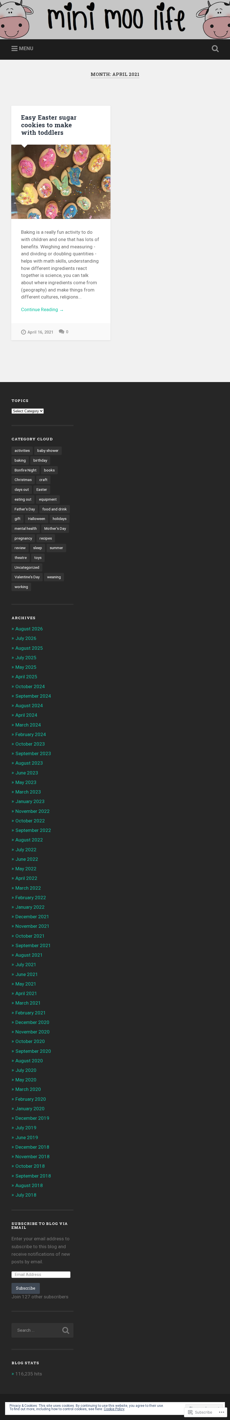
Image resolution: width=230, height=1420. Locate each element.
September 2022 (33, 830)
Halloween (36, 518)
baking (20, 460)
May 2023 (25, 782)
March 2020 (28, 1089)
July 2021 (25, 964)
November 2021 (32, 926)
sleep (37, 547)
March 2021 (28, 1003)
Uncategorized (27, 567)
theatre (21, 557)
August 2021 (29, 955)
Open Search (214, 48)
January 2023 (30, 801)
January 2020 (30, 1108)
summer (56, 547)
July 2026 (25, 638)
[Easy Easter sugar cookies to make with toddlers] (61, 182)
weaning (54, 577)
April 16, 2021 (40, 332)
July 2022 (25, 849)
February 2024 (30, 734)
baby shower (48, 450)
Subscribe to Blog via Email (40, 1225)
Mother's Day (55, 528)
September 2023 (33, 753)
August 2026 (29, 629)
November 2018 (32, 1156)
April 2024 (26, 715)
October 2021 (30, 936)
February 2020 (30, 1099)
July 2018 (25, 1195)
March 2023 (28, 792)
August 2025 (29, 648)
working (21, 586)
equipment (48, 499)
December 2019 (32, 1118)
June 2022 (26, 859)
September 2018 (33, 1176)
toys (38, 557)
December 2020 (32, 1022)
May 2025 (25, 667)
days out (22, 489)
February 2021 (30, 1013)
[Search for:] (42, 1330)
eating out (23, 499)
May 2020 (25, 1080)
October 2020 (30, 1041)
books (49, 470)
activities (22, 450)
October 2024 (30, 686)
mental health (26, 528)
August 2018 (29, 1185)
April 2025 (26, 676)
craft (43, 479)
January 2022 (30, 907)
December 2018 (32, 1147)
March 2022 (28, 888)
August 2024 (29, 705)
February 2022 (30, 897)
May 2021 (25, 984)
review (20, 547)
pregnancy (23, 538)
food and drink (54, 509)
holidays (59, 518)
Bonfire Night (25, 470)
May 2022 (25, 868)
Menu (26, 48)
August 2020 (29, 1060)
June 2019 (26, 1137)
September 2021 (33, 945)
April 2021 (26, 993)
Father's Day (25, 509)
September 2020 (33, 1051)
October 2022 (30, 821)
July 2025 (25, 657)
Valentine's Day (27, 577)
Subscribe (25, 1288)
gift (17, 518)
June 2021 (26, 974)
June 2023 (26, 773)
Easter (41, 489)
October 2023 (30, 744)
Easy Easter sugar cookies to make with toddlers (49, 125)
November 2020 (32, 1032)
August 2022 (29, 840)
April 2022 (26, 878)
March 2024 (28, 725)
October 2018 (30, 1166)
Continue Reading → (42, 309)
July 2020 (25, 1070)
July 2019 (25, 1127)
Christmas (23, 479)
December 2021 (32, 916)
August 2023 (29, 763)
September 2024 (33, 696)
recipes (46, 538)
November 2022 (32, 811)
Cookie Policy (114, 1409)
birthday (40, 460)
